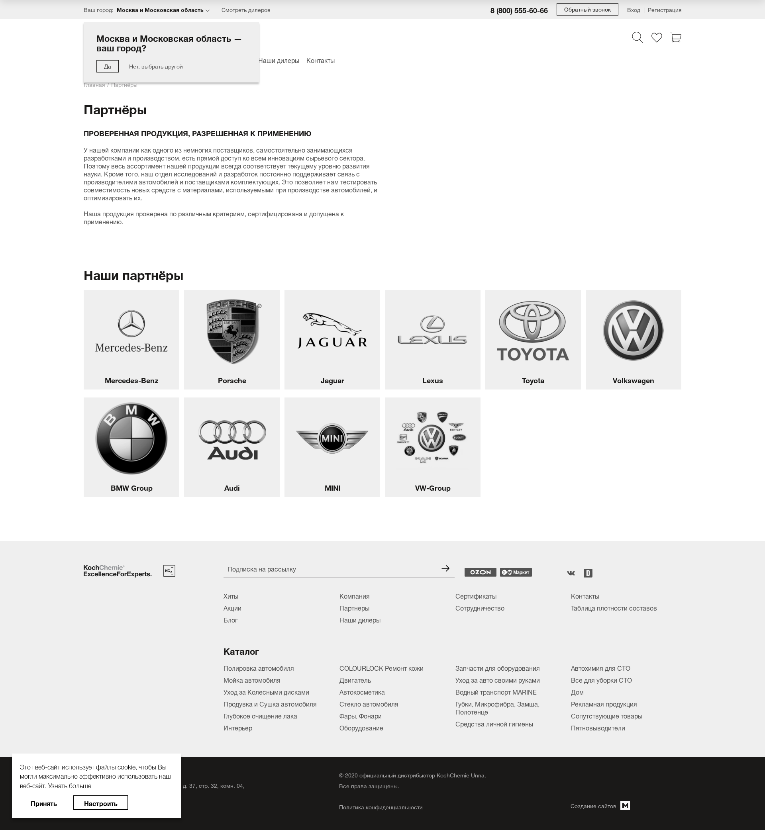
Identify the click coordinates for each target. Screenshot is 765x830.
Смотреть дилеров (246, 9)
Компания (354, 595)
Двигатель (355, 679)
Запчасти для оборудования (497, 667)
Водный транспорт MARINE (496, 691)
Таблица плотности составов (614, 607)
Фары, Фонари (360, 715)
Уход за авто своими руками (497, 679)
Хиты (231, 595)
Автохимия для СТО (600, 667)
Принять (44, 803)
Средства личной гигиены (494, 723)
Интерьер (238, 727)
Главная (94, 83)
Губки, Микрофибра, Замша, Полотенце (497, 707)
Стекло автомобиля (368, 703)
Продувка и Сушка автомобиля (270, 703)
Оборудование (361, 727)
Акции (232, 607)
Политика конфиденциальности (381, 806)
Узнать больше (69, 785)
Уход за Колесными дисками (266, 691)
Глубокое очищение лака (260, 715)
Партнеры (354, 607)
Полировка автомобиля (259, 667)
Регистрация (664, 9)
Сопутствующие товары (606, 715)
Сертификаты (475, 595)
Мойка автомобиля (252, 679)
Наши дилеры (278, 60)
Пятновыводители (598, 727)
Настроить (101, 803)
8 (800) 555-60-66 (519, 9)
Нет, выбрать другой (156, 65)
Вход (633, 9)
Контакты (320, 60)
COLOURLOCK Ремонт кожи (381, 667)
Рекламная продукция (604, 703)
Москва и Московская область (160, 9)
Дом (577, 691)
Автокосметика (362, 691)
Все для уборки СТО (601, 679)
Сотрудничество (479, 607)
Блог (231, 619)
